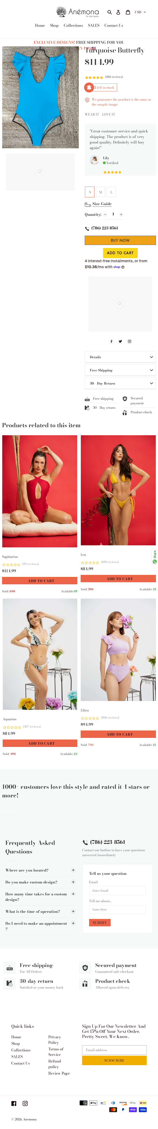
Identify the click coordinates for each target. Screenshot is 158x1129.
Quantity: (93, 214)
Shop (15, 1043)
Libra (85, 710)
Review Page (59, 1073)
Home (16, 1037)
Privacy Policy (54, 1039)
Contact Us (20, 1063)
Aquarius (9, 719)
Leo (83, 554)
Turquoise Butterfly (115, 50)
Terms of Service (55, 1051)
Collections (20, 1050)
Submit (100, 922)
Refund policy (54, 1063)
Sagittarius (10, 556)
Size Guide (102, 204)
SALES (17, 1056)
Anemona (30, 1119)
